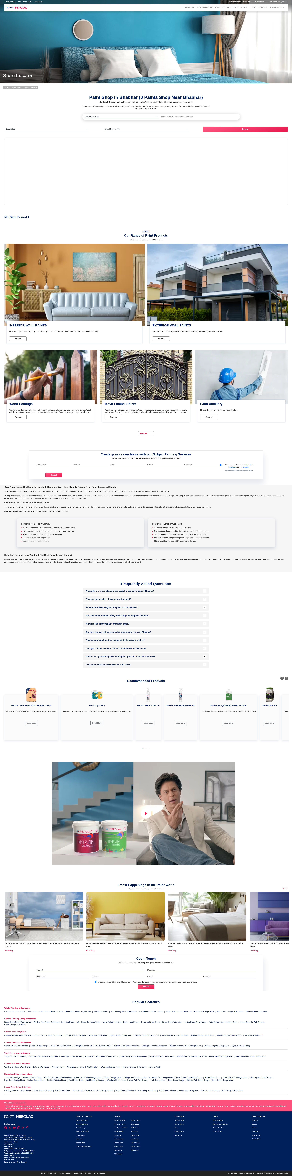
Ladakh (283, 1106)
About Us (255, 1120)
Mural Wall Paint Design (139, 1080)
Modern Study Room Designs (189, 1056)
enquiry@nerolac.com (19, 1162)
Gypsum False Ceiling (241, 1046)
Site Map (88, 1173)
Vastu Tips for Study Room (72, 1056)
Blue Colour (118, 1150)
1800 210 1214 (27, 1153)
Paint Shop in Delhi (105, 1091)
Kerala (84, 1106)
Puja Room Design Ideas (14, 1080)
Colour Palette (118, 1131)
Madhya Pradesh (32, 1106)
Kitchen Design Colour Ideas (202, 1035)
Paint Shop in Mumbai (43, 1091)
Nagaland (212, 1106)
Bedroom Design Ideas (32, 1078)
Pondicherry (250, 1106)
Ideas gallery (178, 1135)
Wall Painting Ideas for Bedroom (124, 1012)
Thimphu (29, 1108)
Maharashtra (77, 1106)
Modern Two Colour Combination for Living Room (54, 1022)
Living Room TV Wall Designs (252, 1022)
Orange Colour (119, 1139)
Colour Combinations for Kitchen (17, 1035)
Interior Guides (179, 1120)
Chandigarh (220, 1106)
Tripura (227, 1106)
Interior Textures (129, 1067)
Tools (252, 7)
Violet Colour (118, 1154)
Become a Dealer (235, 2)
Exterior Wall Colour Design (198, 1080)
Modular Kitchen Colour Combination (48, 1035)
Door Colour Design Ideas (222, 1080)
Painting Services (11, 1091)
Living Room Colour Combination (17, 1022)
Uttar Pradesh (50, 1106)
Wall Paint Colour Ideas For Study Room (101, 1056)
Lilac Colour (134, 1139)
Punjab (89, 1106)
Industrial (27, 2)
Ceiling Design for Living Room (216, 1046)
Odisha (35, 1108)
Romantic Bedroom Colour (256, 1012)
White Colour (135, 1128)
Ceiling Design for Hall (83, 1046)
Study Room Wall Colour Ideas (162, 1056)
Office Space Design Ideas (261, 1078)
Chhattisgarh (188, 1106)
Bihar (10, 1106)
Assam (165, 1106)
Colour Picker (217, 1131)
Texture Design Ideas (36, 1080)
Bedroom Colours (101, 1012)
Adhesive (143, 1067)
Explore (18, 339)
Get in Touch (247, 2)
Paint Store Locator (237, 559)
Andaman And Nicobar (53, 1108)
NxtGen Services (204, 7)
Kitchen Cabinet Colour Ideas (147, 1035)
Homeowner (10, 2)
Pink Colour (134, 1131)
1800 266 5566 (28, 1151)
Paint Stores (26, 1091)
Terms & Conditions (65, 1173)
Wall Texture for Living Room (88, 1022)
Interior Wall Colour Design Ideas (88, 1078)
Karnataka (159, 1106)
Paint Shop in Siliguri (167, 1091)
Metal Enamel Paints (75, 1067)
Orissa (102, 1106)
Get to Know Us (259, 2)
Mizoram (277, 1106)
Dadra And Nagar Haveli (12, 1108)
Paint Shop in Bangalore (189, 1091)
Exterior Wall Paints (41, 1067)
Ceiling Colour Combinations (16, 1046)
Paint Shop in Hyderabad (232, 1091)
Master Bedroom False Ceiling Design (185, 1046)
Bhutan (23, 1108)
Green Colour (118, 1146)
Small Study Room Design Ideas (133, 1056)
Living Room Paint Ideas (172, 1022)
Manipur (202, 1106)
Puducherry (41, 1108)
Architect (38, 2)
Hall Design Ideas (158, 1080)
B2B (19, 2)
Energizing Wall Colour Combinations (250, 1056)
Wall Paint (8, 1067)
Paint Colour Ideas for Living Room (223, 1022)
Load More (31, 723)
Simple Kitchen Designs (76, 1035)
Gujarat (26, 87)
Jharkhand (42, 1106)
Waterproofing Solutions (111, 1067)
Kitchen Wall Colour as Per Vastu (175, 1035)
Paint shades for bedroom (14, 1012)
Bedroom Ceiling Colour (204, 1012)
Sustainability (256, 1139)
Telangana (95, 1106)
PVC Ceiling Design (103, 1046)
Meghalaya (179, 1106)
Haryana (195, 1106)
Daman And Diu (240, 1106)
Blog (217, 7)
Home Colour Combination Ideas (188, 1078)
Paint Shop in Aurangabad (84, 1091)
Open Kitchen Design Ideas (121, 1035)
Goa (207, 1106)
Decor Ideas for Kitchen (97, 1035)
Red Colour (118, 1135)
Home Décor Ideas (212, 1078)
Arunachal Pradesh (128, 1106)
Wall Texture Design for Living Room (145, 1022)
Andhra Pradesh (110, 1106)
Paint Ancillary (93, 1067)
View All (143, 434)
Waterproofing (80, 1143)
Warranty (262, 7)
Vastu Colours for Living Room (115, 1022)
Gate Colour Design (176, 1080)
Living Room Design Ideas (195, 1022)
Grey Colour (134, 1150)
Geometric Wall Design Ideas (161, 1078)
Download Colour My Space (277, 2)
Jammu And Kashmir (19, 1106)
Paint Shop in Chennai (210, 1091)
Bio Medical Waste (99, 1173)
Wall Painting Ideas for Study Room (218, 1056)
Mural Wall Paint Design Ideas (235, 1078)
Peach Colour (135, 1143)
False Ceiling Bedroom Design (126, 1046)
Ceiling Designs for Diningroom (154, 1046)
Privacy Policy (52, 1173)
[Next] (286, 678)
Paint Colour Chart (76, 1080)
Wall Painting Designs (95, 1080)
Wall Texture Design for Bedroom (229, 1012)
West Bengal (60, 1106)
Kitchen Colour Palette (254, 1035)
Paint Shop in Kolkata (147, 1091)
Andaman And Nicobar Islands (264, 1106)
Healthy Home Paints (121, 1128)
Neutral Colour (135, 1120)
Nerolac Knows (218, 1120)
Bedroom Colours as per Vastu (78, 1012)
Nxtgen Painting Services (83, 1146)
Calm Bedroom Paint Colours (151, 1012)
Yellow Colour (118, 1143)
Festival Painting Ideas (56, 1080)
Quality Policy (78, 1173)
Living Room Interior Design (135, 1078)
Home (7, 87)
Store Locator (277, 7)
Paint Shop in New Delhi (126, 1091)
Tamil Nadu (68, 1106)
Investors (254, 1128)
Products (189, 7)
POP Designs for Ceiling (61, 1046)
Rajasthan (172, 1106)
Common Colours (119, 1124)
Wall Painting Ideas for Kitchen (229, 1035)
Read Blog (9, 951)
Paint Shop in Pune (63, 1091)
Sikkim (232, 1106)
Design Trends (179, 1131)
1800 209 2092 (19, 1148)
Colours (227, 7)
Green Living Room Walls (14, 1025)
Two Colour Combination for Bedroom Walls (45, 1012)
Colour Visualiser (218, 1128)
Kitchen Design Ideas (113, 1078)
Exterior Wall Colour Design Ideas (58, 1078)
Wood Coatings (58, 1067)
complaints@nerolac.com (20, 1157)
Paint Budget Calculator (220, 1124)
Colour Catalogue (119, 1120)
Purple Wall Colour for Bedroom (178, 1012)
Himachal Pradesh (140, 1106)
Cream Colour (135, 1146)
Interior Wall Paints (23, 1067)
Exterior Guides (179, 1124)
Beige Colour (135, 1124)
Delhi (6, 1106)
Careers (254, 1124)
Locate (245, 129)
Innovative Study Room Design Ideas (43, 1056)
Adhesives (79, 1139)
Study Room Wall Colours (15, 1056)
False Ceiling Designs (40, 1046)
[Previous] (282, 678)
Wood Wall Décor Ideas (116, 1080)
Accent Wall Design (12, 1078)
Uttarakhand (151, 1106)
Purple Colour (135, 1135)
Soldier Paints (240, 7)
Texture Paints (155, 1067)
